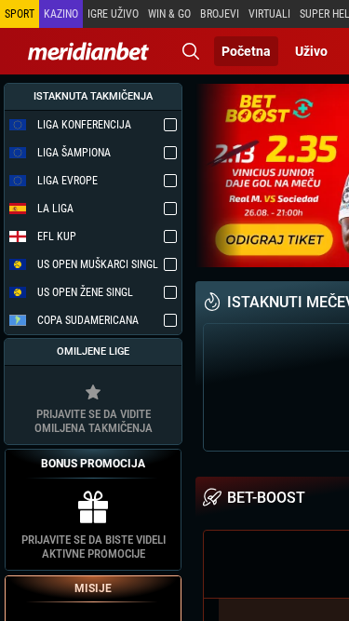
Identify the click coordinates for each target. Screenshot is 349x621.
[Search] (191, 51)
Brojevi (219, 13)
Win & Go (169, 13)
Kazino (61, 13)
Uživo (311, 51)
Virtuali (269, 13)
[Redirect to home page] (88, 51)
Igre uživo (113, 13)
